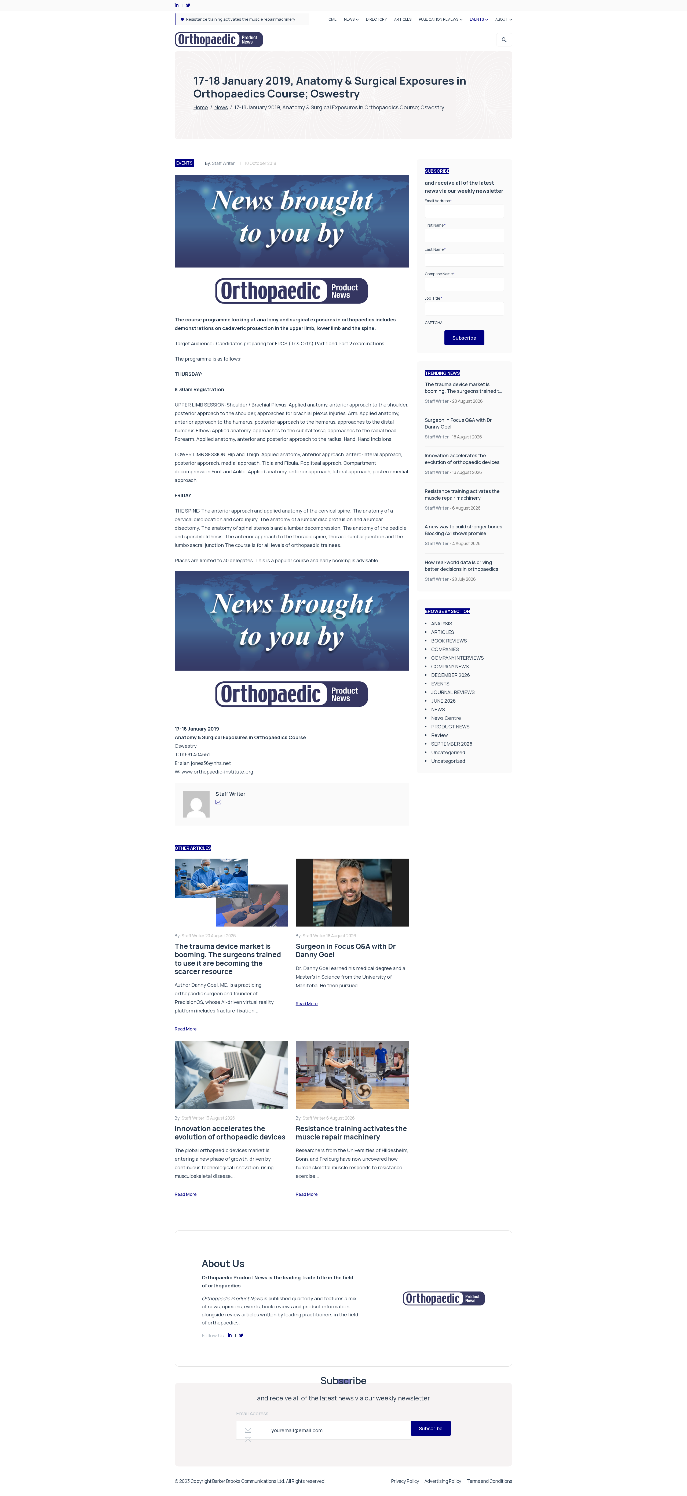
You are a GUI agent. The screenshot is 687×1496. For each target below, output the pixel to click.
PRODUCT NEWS (450, 726)
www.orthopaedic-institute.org (217, 771)
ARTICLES (402, 19)
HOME (331, 19)
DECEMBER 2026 (450, 675)
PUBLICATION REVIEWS (438, 19)
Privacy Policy (405, 1481)
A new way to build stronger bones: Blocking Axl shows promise (245, 19)
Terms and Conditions (489, 1481)
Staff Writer (223, 163)
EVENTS (477, 19)
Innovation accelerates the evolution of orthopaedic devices (462, 458)
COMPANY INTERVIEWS (457, 658)
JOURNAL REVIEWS (453, 692)
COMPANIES (445, 649)
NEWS (349, 19)
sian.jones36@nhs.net (205, 763)
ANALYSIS (441, 623)
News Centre (446, 718)
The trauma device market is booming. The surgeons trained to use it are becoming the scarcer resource (463, 394)
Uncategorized (448, 761)
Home (200, 107)
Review (439, 735)
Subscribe (464, 338)
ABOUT (501, 19)
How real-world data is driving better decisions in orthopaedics (461, 565)
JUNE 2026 (443, 701)
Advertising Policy (443, 1481)
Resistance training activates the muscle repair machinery (462, 494)
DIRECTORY (376, 19)
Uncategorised (448, 752)
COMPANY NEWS (450, 666)
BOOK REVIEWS (449, 640)
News (221, 107)
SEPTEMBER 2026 (451, 743)
